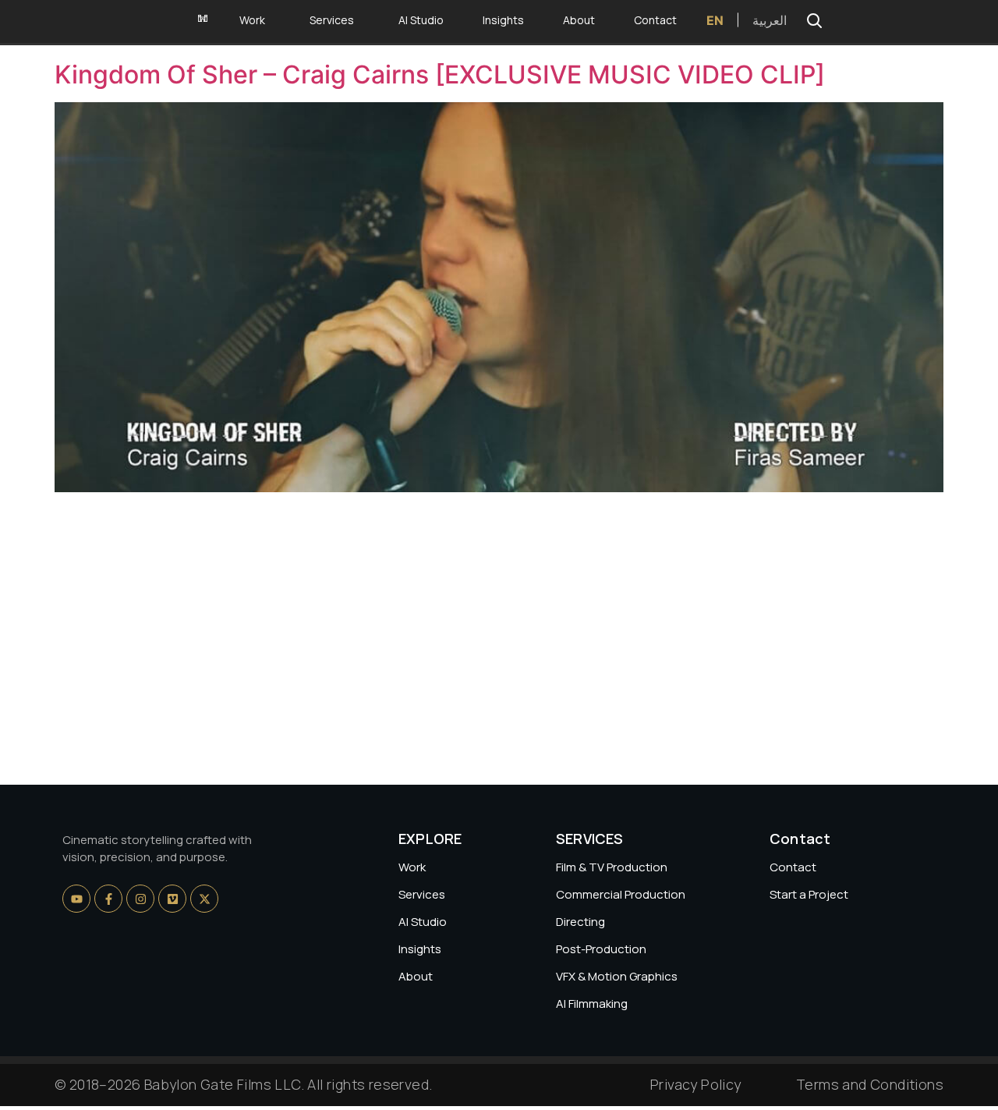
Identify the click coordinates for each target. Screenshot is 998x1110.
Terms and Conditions (869, 1084)
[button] (814, 20)
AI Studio (422, 921)
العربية (769, 20)
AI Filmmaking (592, 1003)
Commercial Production (620, 894)
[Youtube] (76, 899)
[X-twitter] (204, 899)
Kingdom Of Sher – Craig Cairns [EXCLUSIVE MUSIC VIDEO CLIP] (440, 74)
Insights (419, 949)
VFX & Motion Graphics (617, 976)
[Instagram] (140, 899)
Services (421, 894)
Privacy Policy (695, 1084)
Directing (580, 921)
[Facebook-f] (108, 899)
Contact (793, 867)
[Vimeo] (172, 899)
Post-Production (601, 949)
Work (412, 867)
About (415, 976)
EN (715, 20)
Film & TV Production (611, 867)
